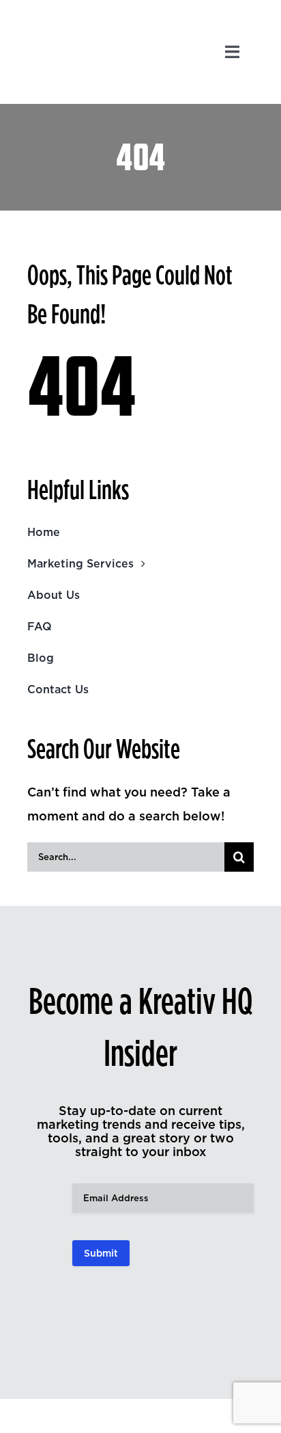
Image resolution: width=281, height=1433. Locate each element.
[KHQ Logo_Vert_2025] (73, 16)
